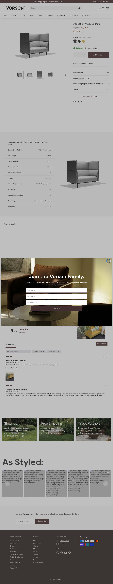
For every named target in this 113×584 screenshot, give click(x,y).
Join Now (57, 308)
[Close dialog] (108, 261)
